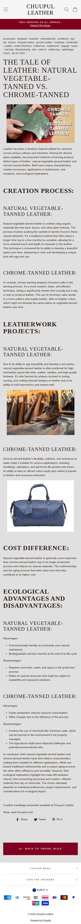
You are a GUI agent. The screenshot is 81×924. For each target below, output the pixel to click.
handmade (72, 42)
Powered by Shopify (40, 920)
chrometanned (47, 38)
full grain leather (26, 42)
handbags (59, 42)
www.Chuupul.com (22, 812)
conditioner (63, 38)
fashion (12, 42)
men (34, 49)
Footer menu (40, 868)
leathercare (39, 46)
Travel (6, 53)
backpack (22, 38)
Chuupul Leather (40, 9)
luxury (74, 46)
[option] (40, 24)
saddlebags (68, 49)
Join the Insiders (40, 880)
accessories (9, 38)
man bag (9, 49)
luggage (65, 46)
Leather (8, 46)
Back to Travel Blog (43, 849)
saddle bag (54, 49)
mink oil (42, 49)
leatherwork (53, 46)
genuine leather (44, 42)
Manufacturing (22, 49)
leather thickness (23, 46)
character (34, 38)
